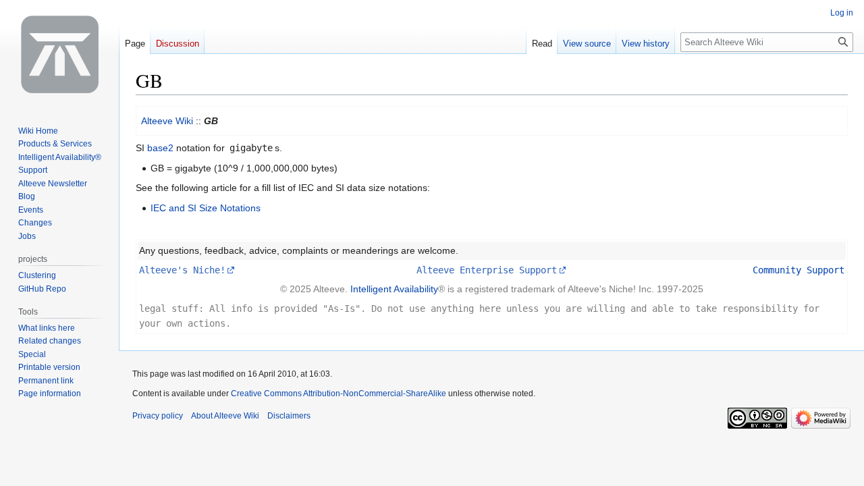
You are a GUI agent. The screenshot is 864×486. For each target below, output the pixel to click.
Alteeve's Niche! (182, 270)
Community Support (798, 270)
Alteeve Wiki (167, 120)
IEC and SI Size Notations (206, 207)
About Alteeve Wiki (225, 416)
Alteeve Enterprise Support (486, 270)
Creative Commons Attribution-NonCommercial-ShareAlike (338, 393)
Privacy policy (157, 416)
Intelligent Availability (394, 289)
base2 (160, 147)
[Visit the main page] (59, 54)
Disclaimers (288, 416)
